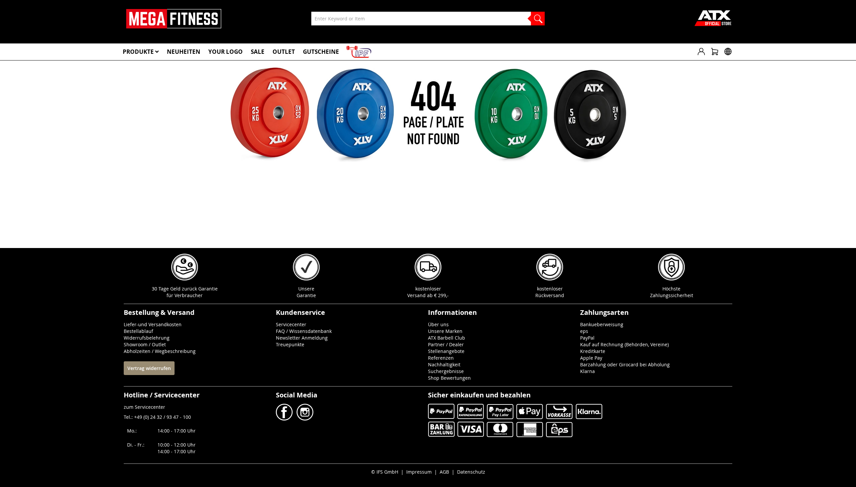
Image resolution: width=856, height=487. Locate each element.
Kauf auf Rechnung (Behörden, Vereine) (624, 344)
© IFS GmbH (384, 472)
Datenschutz (471, 472)
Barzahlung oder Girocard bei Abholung (625, 364)
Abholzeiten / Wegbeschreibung (160, 351)
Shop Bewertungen (449, 378)
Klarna (587, 371)
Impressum (419, 472)
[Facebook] (285, 418)
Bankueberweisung (601, 324)
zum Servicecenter (144, 407)
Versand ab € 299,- (428, 295)
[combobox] (428, 18)
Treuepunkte (290, 344)
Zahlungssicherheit (671, 295)
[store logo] (174, 18)
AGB (444, 472)
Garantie (306, 295)
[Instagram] (304, 418)
